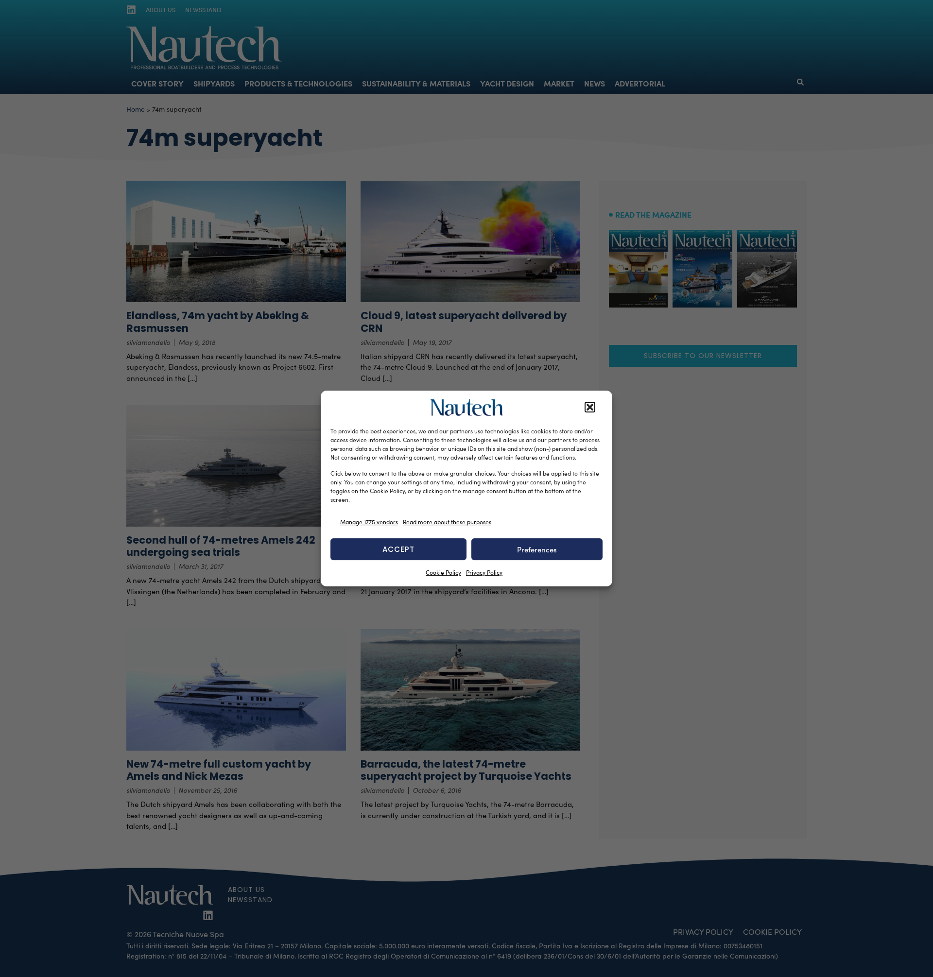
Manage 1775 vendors (369, 522)
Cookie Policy (443, 572)
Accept (398, 549)
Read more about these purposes (447, 522)
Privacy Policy (484, 572)
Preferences (537, 549)
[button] (590, 407)
